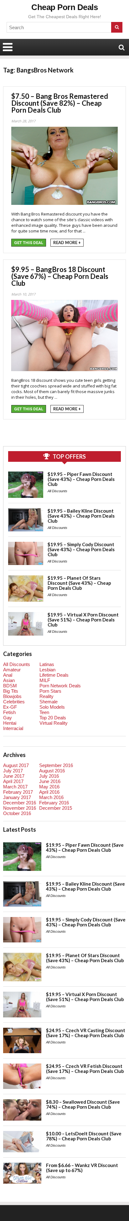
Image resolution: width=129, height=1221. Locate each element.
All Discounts (57, 491)
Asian (9, 680)
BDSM (10, 685)
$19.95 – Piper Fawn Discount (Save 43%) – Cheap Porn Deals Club (81, 479)
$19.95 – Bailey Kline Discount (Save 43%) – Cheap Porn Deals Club (81, 516)
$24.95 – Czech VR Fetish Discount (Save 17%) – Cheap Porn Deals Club (85, 1068)
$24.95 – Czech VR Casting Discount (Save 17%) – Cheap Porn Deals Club (85, 1032)
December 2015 (55, 808)
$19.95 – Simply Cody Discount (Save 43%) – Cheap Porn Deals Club (81, 549)
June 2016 (49, 781)
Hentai (9, 723)
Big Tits (10, 691)
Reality (46, 696)
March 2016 (51, 797)
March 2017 (15, 786)
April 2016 (49, 792)
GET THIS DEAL (28, 242)
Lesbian (47, 669)
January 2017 (17, 797)
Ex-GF (10, 707)
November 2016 (19, 808)
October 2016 (17, 813)
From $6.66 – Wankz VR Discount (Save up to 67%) (82, 1167)
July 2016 (49, 776)
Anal (7, 675)
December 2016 (19, 802)
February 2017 (18, 792)
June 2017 (13, 776)
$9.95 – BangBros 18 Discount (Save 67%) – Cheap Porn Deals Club (59, 276)
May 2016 (49, 786)
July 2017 (13, 770)
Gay (7, 717)
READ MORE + (67, 242)
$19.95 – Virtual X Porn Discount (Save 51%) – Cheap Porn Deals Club (83, 619)
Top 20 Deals (52, 717)
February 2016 (54, 802)
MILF (44, 680)
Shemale (48, 701)
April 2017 (13, 781)
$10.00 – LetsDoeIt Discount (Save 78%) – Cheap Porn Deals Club (83, 1136)
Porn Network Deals (60, 685)
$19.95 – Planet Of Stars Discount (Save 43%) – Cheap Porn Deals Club (79, 583)
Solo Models (52, 707)
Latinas (46, 664)
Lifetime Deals (54, 675)
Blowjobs (12, 696)
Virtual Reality (53, 723)
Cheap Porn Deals (64, 7)
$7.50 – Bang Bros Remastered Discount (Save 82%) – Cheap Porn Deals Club (59, 103)
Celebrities (14, 701)
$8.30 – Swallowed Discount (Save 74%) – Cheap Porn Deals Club (83, 1104)
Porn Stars (50, 691)
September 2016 (56, 765)
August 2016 (52, 770)
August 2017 (16, 765)
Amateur (12, 669)
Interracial (13, 728)
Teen (44, 712)
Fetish (9, 712)
